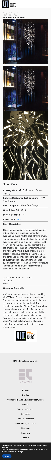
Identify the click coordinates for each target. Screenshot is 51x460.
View (18, 219)
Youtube (25, 442)
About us (25, 390)
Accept (7, 456)
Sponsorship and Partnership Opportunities (25, 399)
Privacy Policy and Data (25, 423)
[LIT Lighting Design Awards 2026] (8, 4)
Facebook (25, 428)
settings (20, 452)
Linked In (25, 437)
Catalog (25, 395)
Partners (25, 404)
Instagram (25, 432)
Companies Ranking (25, 409)
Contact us (25, 413)
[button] (5, 14)
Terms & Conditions (25, 418)
